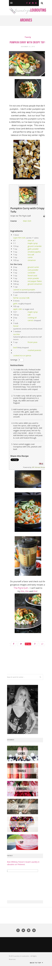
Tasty (28, 37)
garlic (15, 303)
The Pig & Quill (21, 588)
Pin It (41, 464)
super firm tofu (19, 238)
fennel (15, 326)
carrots (30, 320)
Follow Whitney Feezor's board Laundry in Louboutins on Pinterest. (22, 863)
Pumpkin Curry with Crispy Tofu (28, 42)
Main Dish (27, 221)
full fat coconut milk (21, 298)
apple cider (17, 309)
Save (29, 644)
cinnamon (32, 260)
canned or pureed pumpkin (24, 289)
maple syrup (33, 243)
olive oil (31, 240)
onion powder (33, 278)
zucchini (16, 334)
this (22, 591)
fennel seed (32, 275)
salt (29, 315)
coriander (31, 272)
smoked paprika (34, 252)
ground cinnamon (35, 284)
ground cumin (33, 267)
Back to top (35, 963)
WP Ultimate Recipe (38, 467)
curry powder (33, 270)
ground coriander (35, 246)
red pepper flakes (35, 281)
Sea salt (31, 254)
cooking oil (32, 317)
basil (15, 347)
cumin (30, 257)
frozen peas (32, 342)
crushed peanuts (34, 350)
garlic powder (33, 249)
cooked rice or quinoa (22, 355)
